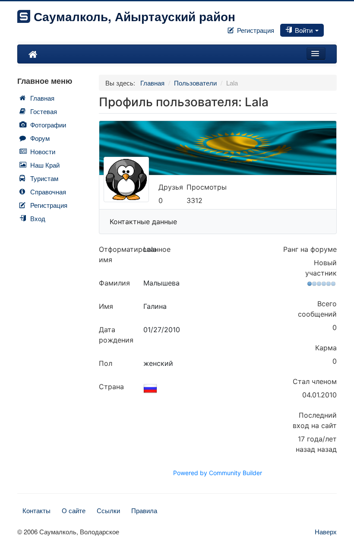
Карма (326, 347)
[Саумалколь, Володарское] (32, 54)
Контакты (36, 510)
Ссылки (108, 510)
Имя (106, 306)
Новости (42, 151)
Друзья (170, 187)
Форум (40, 138)
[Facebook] (325, 27)
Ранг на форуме (310, 249)
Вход (37, 218)
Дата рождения (116, 334)
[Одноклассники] (332, 27)
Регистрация (254, 30)
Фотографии (48, 124)
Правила (144, 510)
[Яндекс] (336, 27)
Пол (105, 363)
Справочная (48, 191)
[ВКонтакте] (329, 27)
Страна (111, 386)
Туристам (44, 178)
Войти (303, 30)
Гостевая (43, 111)
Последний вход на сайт (315, 420)
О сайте (73, 510)
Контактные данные (143, 221)
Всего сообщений (317, 308)
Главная (42, 97)
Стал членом (315, 381)
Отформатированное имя (121, 254)
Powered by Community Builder (217, 472)
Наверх (326, 531)
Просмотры (206, 187)
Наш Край (45, 164)
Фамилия (114, 283)
